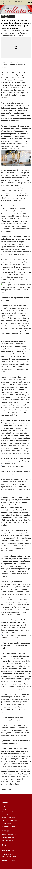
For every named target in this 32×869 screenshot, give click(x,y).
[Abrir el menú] (29, 11)
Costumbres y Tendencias (5, 16)
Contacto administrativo (9, 834)
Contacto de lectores (8, 837)
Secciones (5, 802)
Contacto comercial (7, 840)
